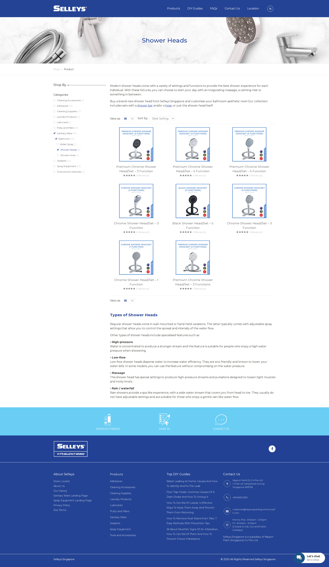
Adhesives (62, 105)
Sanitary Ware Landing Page (70, 495)
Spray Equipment (66, 166)
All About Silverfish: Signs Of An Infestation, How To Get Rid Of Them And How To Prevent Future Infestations (192, 534)
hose (168, 105)
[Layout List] (132, 118)
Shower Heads (68, 149)
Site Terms (59, 510)
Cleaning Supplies (67, 111)
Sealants (61, 160)
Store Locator (61, 481)
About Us (59, 486)
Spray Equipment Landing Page (72, 500)
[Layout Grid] (125, 118)
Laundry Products (66, 116)
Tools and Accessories (69, 171)
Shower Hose (67, 155)
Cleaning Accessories (69, 100)
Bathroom (64, 138)
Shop (56, 69)
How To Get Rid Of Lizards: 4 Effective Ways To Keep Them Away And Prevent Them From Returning (190, 507)
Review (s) (142, 175)
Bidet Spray (66, 144)
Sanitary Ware (64, 133)
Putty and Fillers (65, 127)
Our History (60, 490)
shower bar (145, 105)
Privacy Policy (61, 505)
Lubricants (62, 122)
